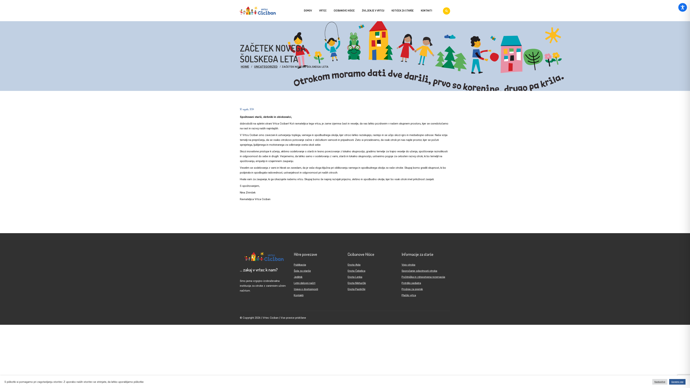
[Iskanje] (446, 11)
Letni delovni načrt (304, 283)
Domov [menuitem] (308, 10)
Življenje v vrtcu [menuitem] (373, 10)
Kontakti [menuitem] (426, 10)
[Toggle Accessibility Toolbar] (682, 7)
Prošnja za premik (412, 289)
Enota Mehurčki (357, 283)
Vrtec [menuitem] (322, 10)
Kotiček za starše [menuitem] (403, 10)
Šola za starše (302, 270)
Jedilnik (298, 277)
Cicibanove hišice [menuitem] (344, 10)
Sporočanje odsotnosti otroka (419, 270)
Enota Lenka (355, 277)
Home (245, 66)
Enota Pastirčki (356, 289)
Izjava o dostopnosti (306, 289)
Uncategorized (266, 66)
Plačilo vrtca (409, 295)
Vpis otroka (408, 264)
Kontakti (298, 295)
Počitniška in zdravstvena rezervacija (423, 277)
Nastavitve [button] (659, 381)
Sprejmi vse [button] (677, 381)
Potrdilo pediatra (411, 283)
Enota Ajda (354, 264)
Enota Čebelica (356, 270)
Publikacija (300, 264)
